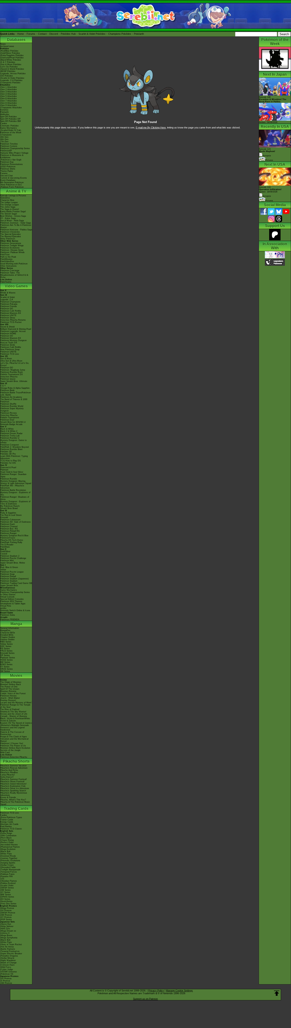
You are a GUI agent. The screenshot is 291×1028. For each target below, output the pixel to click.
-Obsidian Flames (8, 881)
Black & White (7, 429)
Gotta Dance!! (7, 777)
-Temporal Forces (8, 872)
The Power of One (9, 687)
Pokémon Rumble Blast (11, 449)
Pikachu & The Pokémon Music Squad (15, 803)
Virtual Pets (5, 606)
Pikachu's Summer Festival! (13, 779)
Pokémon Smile (7, 345)
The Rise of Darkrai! (10, 709)
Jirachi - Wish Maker (10, 698)
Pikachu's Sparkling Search (13, 790)
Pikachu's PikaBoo (9, 772)
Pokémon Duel (7, 420)
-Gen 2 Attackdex (8, 89)
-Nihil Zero (5, 928)
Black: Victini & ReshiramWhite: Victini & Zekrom (15, 719)
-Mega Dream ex (8, 931)
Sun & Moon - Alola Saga (12, 220)
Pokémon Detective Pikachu (13, 757)
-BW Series (5, 894)
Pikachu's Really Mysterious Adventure (13, 794)
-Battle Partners (7, 949)
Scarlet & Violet (7, 297)
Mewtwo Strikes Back (10, 684)
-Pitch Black (6, 838)
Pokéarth (139, 33)
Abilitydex (4, 114)
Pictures (269, 160)
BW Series (5, 662)
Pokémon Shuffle (8, 404)
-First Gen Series (8, 904)
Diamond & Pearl (8, 467)
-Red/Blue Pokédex (9, 51)
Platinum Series (7, 658)
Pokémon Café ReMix (10, 311)
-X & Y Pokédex (7, 62)
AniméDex (5, 198)
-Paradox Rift (6, 876)
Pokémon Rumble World (11, 406)
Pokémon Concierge (9, 270)
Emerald (4, 517)
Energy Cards (6, 822)
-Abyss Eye (5, 924)
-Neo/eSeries (6, 901)
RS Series (5, 648)
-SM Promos (6, 915)
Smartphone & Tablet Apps (12, 604)
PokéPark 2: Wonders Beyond (14, 447)
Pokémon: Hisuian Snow (11, 250)
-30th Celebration (8, 835)
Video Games (16, 286)
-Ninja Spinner (6, 926)
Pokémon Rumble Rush (11, 372)
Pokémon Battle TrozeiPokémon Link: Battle (15, 393)
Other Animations (8, 266)
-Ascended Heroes (9, 845)
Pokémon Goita (7, 615)
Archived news (7, 46)
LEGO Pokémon (7, 166)
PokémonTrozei (7, 538)
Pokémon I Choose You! (11, 743)
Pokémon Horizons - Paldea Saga (16, 230)
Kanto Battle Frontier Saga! (13, 211)
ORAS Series (6, 669)
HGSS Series (6, 660)
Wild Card (5, 752)
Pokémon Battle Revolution (13, 490)
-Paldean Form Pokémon (12, 187)
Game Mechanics (8, 128)
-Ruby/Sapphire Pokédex (12, 55)
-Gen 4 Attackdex (8, 94)
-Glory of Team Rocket (11, 944)
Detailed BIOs (6, 635)
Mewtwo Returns (8, 691)
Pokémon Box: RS (9, 529)
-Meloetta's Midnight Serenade (14, 725)
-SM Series (5, 890)
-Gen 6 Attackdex (8, 98)
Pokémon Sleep (7, 318)
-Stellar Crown (7, 865)
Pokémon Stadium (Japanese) (14, 579)
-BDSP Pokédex (7, 71)
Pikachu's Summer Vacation (13, 766)
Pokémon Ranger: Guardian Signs (13, 475)
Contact (42, 33)
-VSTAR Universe (8, 972)
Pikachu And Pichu (9, 770)
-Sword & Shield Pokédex (12, 69)
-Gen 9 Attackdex (8, 105)
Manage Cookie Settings (179, 990)
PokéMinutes (6, 259)
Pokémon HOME (8, 333)
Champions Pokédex (119, 33)
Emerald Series (7, 653)
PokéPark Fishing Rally (11, 542)
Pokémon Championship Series (15, 148)
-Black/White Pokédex (10, 60)
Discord (53, 33)
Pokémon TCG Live (9, 354)
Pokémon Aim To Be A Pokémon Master (15, 226)
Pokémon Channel (9, 526)
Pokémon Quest (7, 379)
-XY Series (5, 892)
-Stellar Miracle (7, 958)
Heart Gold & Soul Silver (11, 472)
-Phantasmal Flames (10, 847)
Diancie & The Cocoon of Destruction (12, 733)
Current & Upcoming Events (13, 178)
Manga (16, 624)
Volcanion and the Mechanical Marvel (14, 740)
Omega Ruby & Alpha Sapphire (15, 388)
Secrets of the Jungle (10, 750)
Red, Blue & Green (9, 567)
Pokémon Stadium (9, 581)
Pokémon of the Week (10, 132)
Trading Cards (16, 808)
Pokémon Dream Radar (11, 433)
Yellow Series (6, 644)
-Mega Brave (6, 935)
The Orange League (9, 205)
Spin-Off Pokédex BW (10, 121)
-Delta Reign (6, 833)
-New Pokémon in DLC (11, 185)
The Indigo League (9, 202)
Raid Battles (6, 826)
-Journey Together (8, 858)
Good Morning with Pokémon (14, 264)
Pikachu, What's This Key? (13, 800)
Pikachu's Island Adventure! (13, 784)
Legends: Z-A (6, 299)
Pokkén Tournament (9, 417)
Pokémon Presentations (11, 164)
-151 (2, 879)
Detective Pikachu (9, 377)
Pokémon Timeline (9, 144)
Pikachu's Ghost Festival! (12, 781)
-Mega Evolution (7, 849)
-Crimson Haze (7, 965)
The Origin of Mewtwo (10, 682)
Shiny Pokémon (7, 239)
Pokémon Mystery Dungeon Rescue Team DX (13, 341)
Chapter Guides (7, 637)
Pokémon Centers (8, 146)
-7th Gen (4, 141)
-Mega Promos (7, 908)
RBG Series (5, 642)
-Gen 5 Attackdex (8, 96)
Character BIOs (7, 633)
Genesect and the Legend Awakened (12, 728)
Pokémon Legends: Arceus (13, 331)
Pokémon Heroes (8, 696)
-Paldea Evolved (7, 883)
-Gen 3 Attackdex (8, 92)
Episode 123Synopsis (267, 152)
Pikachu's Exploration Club (12, 786)
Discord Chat (6, 176)
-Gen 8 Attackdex (8, 103)
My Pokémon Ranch (10, 506)
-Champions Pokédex (10, 82)
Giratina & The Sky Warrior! (13, 712)
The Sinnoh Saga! (8, 214)
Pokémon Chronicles (10, 232)
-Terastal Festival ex (10, 951)
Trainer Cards (6, 820)
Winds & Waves (7, 293)
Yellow (3, 569)
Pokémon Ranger (8, 533)
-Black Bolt (5, 851)
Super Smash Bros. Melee (12, 563)
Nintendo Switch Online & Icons (15, 610)
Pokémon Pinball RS (10, 531)
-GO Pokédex (6, 76)
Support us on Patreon (145, 998)
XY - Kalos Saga (8, 218)
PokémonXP (6, 151)
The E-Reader (6, 545)
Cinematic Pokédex (9, 126)
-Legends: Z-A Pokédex (11, 80)
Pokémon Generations (10, 243)
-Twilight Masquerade (10, 869)
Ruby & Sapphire (8, 513)
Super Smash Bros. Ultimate (13, 381)
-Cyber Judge (6, 969)
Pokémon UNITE (8, 315)
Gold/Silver (5, 551)
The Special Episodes (10, 234)
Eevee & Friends (8, 797)
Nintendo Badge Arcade (11, 424)
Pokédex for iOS (8, 463)
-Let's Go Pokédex (9, 67)
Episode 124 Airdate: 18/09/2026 (270, 189)
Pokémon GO (6, 308)
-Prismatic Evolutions (10, 860)
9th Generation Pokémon (12, 182)
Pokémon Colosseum (10, 520)
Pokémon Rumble (8, 479)
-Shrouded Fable (8, 867)
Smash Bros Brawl (9, 508)
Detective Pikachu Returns (13, 320)
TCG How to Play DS (10, 461)
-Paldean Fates (7, 874)
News (3, 44)
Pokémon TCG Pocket (11, 322)
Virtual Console (7, 597)
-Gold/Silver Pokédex (10, 53)
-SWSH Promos (7, 913)
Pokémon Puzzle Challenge (13, 558)
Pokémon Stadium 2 (9, 556)
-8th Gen (4, 139)
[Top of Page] (276, 993)
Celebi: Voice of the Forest (13, 693)
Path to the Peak (8, 257)
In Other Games (7, 594)
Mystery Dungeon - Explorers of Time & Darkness (15, 502)
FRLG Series (6, 651)
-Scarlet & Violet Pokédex (12, 78)
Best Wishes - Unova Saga (13, 216)
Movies (16, 675)
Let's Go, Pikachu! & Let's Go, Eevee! (14, 364)
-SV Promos (6, 910)
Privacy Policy (156, 990)
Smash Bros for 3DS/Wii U (13, 422)
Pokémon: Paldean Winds (12, 252)
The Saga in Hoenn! (9, 209)
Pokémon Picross (8, 413)
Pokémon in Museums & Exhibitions (11, 156)
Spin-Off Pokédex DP (10, 119)
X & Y (3, 386)
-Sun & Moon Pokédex (10, 64)
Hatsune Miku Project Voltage (14, 153)
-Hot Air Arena (7, 947)
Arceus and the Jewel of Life (13, 714)
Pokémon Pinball (8, 576)
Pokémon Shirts (7, 169)
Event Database (7, 180)
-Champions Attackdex (11, 107)
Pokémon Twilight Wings (12, 245)
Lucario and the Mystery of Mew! (16, 702)
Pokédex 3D (6, 451)
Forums (31, 33)
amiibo (3, 608)
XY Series (5, 667)
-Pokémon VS (6, 974)
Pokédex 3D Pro (8, 454)
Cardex (3, 123)
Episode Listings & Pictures (13, 195)
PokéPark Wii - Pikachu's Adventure (12, 486)
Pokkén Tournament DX (11, 374)
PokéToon (5, 254)
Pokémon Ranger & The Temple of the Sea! (15, 706)
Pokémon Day (7, 162)
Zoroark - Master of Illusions (13, 716)
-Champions (6, 135)
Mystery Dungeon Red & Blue (14, 535)
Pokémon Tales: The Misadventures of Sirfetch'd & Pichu (14, 275)
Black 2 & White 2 (8, 431)
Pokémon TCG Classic (11, 829)
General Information (9, 628)
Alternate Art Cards (9, 824)
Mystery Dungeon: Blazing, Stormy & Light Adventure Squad (15, 482)
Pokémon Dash (7, 524)
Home (20, 33)
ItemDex (4, 110)
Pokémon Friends (8, 306)
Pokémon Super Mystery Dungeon (12, 409)
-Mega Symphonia (8, 938)
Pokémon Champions (10, 302)
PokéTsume (5, 282)
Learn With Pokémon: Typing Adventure (14, 457)
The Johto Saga (7, 207)
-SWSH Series (7, 888)
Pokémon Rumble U (9, 438)
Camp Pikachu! (7, 775)
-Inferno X (5, 933)
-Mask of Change (8, 963)
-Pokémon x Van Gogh (10, 160)
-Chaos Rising (7, 840)
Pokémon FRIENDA (9, 619)
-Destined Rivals (8, 856)
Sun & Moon (6, 358)
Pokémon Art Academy (11, 397)
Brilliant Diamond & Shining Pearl (15, 329)
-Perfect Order (7, 842)
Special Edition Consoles (12, 599)
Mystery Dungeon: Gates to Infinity (13, 441)
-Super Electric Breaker (11, 953)
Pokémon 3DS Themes (11, 601)
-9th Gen (4, 137)
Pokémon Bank (7, 390)
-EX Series (5, 899)
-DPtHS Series (7, 897)
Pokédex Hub (68, 33)
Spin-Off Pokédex (8, 117)
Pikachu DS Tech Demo (11, 540)
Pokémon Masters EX (10, 313)
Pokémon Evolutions (10, 248)
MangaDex (5, 630)
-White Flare (6, 854)
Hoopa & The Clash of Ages (13, 736)
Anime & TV (16, 191)
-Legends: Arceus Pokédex (13, 73)
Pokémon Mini (7, 560)
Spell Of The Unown (9, 689)
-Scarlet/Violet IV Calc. (11, 130)
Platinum (4, 470)
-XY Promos (6, 917)
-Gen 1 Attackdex (8, 87)
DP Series (5, 655)
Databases (16, 40)
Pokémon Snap (7, 574)
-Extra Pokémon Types (11, 817)
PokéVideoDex (7, 261)
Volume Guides (7, 639)
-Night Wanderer (8, 960)
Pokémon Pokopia (8, 304)
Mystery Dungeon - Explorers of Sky (15, 493)
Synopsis (266, 196)
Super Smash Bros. (9, 585)
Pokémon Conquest (9, 445)
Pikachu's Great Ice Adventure (14, 788)
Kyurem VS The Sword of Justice (16, 723)
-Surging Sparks (7, 863)
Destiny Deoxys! (8, 700)
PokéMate (5, 547)
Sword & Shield (7, 327)
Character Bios (7, 200)
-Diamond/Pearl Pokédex (12, 58)
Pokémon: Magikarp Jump (12, 370)
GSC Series (5, 646)
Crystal (3, 554)
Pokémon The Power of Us (13, 746)
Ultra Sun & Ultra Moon (11, 361)
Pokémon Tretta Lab (10, 436)
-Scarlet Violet (6, 885)
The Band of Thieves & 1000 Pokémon (13, 400)
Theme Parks (6, 171)
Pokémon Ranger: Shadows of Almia (14, 498)
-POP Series (6, 919)
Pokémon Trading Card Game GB (16, 583)
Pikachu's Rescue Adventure (14, 768)
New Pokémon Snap (10, 349)
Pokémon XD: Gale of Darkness (15, 522)
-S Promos (5, 981)
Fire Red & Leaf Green (11, 515)
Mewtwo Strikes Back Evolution (15, 748)
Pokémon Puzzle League (12, 572)
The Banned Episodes (10, 236)
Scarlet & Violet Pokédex (91, 33)
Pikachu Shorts (16, 761)
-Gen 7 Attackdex (8, 101)
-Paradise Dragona (9, 956)
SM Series (5, 671)
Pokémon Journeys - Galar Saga (15, 223)
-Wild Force (5, 967)
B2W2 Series (6, 664)
